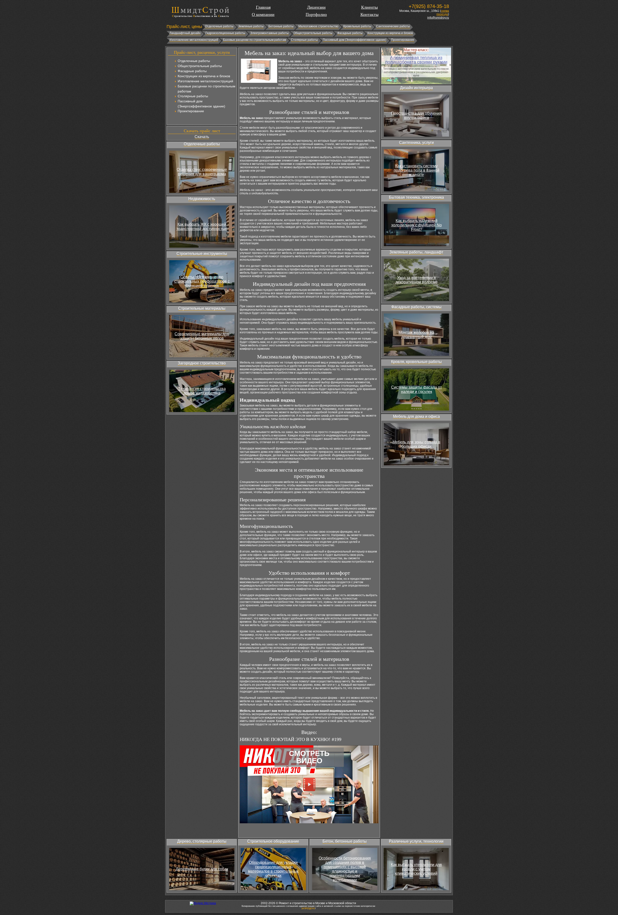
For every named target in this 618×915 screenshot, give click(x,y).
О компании (263, 14)
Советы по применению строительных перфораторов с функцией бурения (202, 281)
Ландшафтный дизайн (185, 33)
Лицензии (316, 7)
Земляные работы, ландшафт (416, 252)
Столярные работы (304, 40)
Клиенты (369, 7)
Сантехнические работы (393, 26)
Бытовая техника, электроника (416, 197)
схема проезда (442, 12)
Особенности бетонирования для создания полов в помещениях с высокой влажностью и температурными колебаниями (345, 869)
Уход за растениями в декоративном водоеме (416, 280)
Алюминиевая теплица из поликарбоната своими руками (416, 59)
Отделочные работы (219, 26)
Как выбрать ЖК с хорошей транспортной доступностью (201, 226)
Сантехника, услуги (416, 142)
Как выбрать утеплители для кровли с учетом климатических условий (416, 869)
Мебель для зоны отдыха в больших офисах (416, 444)
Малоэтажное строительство (318, 26)
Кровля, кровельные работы (416, 362)
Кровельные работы (357, 26)
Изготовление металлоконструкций (193, 40)
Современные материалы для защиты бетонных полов (202, 336)
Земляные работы (251, 26)
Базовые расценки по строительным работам (254, 40)
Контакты (369, 14)
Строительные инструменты (201, 253)
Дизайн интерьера (416, 88)
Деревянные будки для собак (202, 869)
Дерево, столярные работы (201, 841)
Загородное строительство (202, 363)
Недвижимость (201, 199)
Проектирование (402, 40)
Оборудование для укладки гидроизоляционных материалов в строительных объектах (273, 869)
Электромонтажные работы (269, 33)
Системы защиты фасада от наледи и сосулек (416, 389)
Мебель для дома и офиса (416, 416)
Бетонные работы (281, 26)
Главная (263, 7)
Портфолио (316, 14)
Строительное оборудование (273, 841)
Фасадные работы (350, 33)
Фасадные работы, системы (416, 307)
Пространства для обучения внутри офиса (416, 115)
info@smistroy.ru (438, 17)
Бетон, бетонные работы (345, 841)
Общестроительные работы (313, 33)
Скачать (202, 137)
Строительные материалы (201, 308)
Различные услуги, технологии (416, 841)
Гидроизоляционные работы (225, 33)
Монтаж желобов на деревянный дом (416, 334)
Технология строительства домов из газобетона (202, 391)
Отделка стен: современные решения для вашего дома (202, 172)
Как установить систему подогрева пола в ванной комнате (416, 170)
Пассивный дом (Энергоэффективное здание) (354, 40)
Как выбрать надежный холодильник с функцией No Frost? (416, 225)
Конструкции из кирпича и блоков (390, 33)
